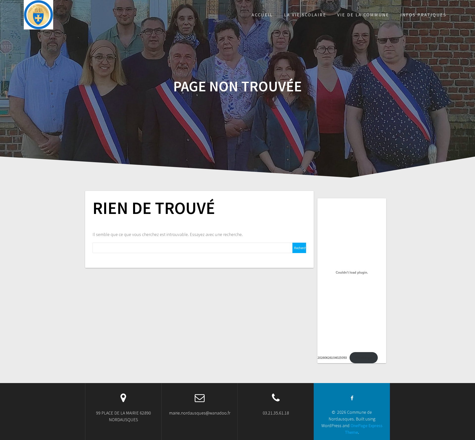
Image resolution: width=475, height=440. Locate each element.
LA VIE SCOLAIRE (305, 15)
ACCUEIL (262, 15)
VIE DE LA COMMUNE (363, 15)
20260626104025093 (332, 357)
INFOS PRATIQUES (423, 15)
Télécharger (364, 357)
